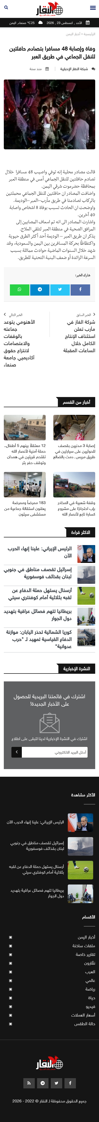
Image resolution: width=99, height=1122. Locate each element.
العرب (52, 972)
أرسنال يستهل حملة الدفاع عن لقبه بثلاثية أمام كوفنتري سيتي (40, 594)
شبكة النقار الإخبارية (74, 69)
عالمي (52, 980)
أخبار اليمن (73, 34)
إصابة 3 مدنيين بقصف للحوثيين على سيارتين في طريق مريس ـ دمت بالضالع (74, 451)
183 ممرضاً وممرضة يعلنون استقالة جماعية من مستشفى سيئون (25, 508)
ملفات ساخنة (52, 946)
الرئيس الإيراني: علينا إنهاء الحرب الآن (35, 822)
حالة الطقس (52, 1024)
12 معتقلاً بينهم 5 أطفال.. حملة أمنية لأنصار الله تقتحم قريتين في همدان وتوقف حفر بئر (25, 454)
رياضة (52, 989)
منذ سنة (36, 69)
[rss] (29, 1083)
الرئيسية (89, 34)
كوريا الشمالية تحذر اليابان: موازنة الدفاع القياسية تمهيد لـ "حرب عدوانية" (39, 639)
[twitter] (56, 1083)
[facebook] (70, 1083)
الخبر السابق (79, 333)
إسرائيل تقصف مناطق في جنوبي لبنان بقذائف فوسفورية (38, 573)
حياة (52, 998)
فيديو (52, 1006)
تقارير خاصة (52, 954)
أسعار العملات (52, 1015)
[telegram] (42, 1083)
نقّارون (52, 963)
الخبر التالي (19, 340)
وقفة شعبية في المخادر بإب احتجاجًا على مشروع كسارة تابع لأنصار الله (76, 508)
